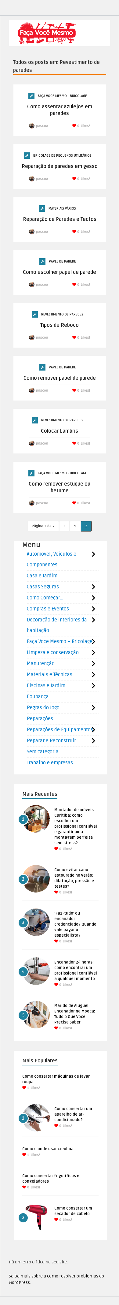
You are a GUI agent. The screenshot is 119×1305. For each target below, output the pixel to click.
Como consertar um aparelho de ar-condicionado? (73, 1114)
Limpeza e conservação (53, 653)
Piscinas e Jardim (46, 686)
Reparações (40, 719)
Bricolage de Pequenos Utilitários (62, 156)
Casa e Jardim (42, 576)
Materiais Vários (62, 209)
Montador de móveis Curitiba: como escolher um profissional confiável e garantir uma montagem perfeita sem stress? (75, 826)
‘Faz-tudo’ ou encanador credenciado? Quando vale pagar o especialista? (75, 924)
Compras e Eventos (48, 609)
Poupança (38, 697)
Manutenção (41, 664)
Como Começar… (45, 598)
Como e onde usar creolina (48, 1149)
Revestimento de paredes (62, 314)
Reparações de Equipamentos (60, 730)
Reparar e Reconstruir (51, 741)
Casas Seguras (43, 587)
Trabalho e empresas (50, 763)
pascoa (42, 126)
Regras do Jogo (43, 708)
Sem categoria (43, 752)
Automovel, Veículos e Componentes (51, 559)
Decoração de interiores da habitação (57, 625)
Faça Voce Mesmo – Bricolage (59, 642)
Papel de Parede (62, 261)
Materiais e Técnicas (49, 675)
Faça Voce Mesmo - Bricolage (62, 96)
